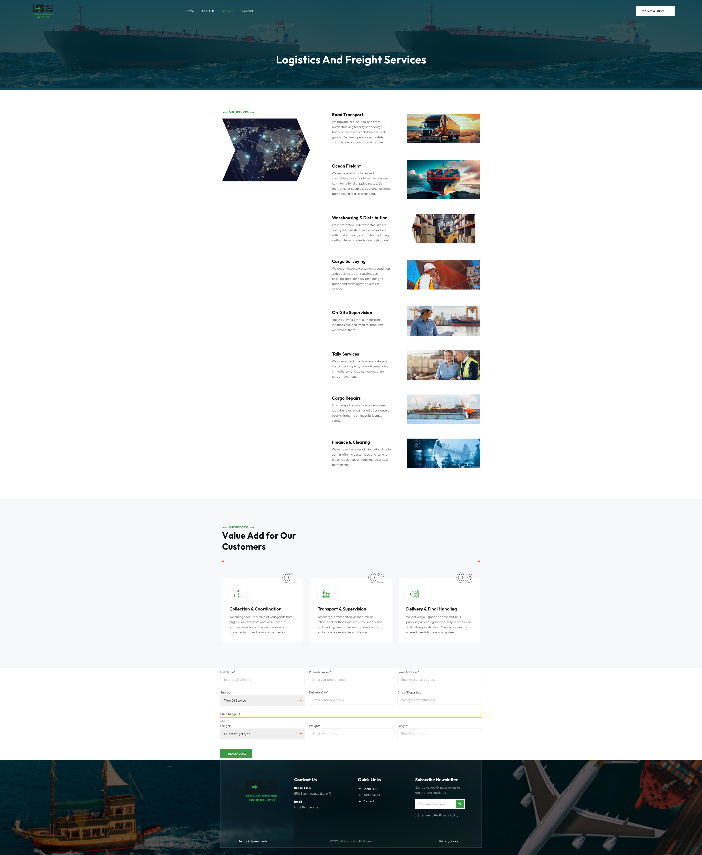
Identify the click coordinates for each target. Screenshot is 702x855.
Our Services (371, 795)
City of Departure (409, 692)
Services (228, 11)
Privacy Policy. (449, 815)
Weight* (314, 726)
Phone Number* (320, 672)
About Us (208, 11)
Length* (403, 726)
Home (189, 11)
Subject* (226, 692)
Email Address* (408, 672)
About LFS (370, 789)
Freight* (226, 726)
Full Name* (227, 672)
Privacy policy (449, 841)
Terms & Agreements (253, 841)
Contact (247, 11)
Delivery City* (318, 692)
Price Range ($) (230, 714)
